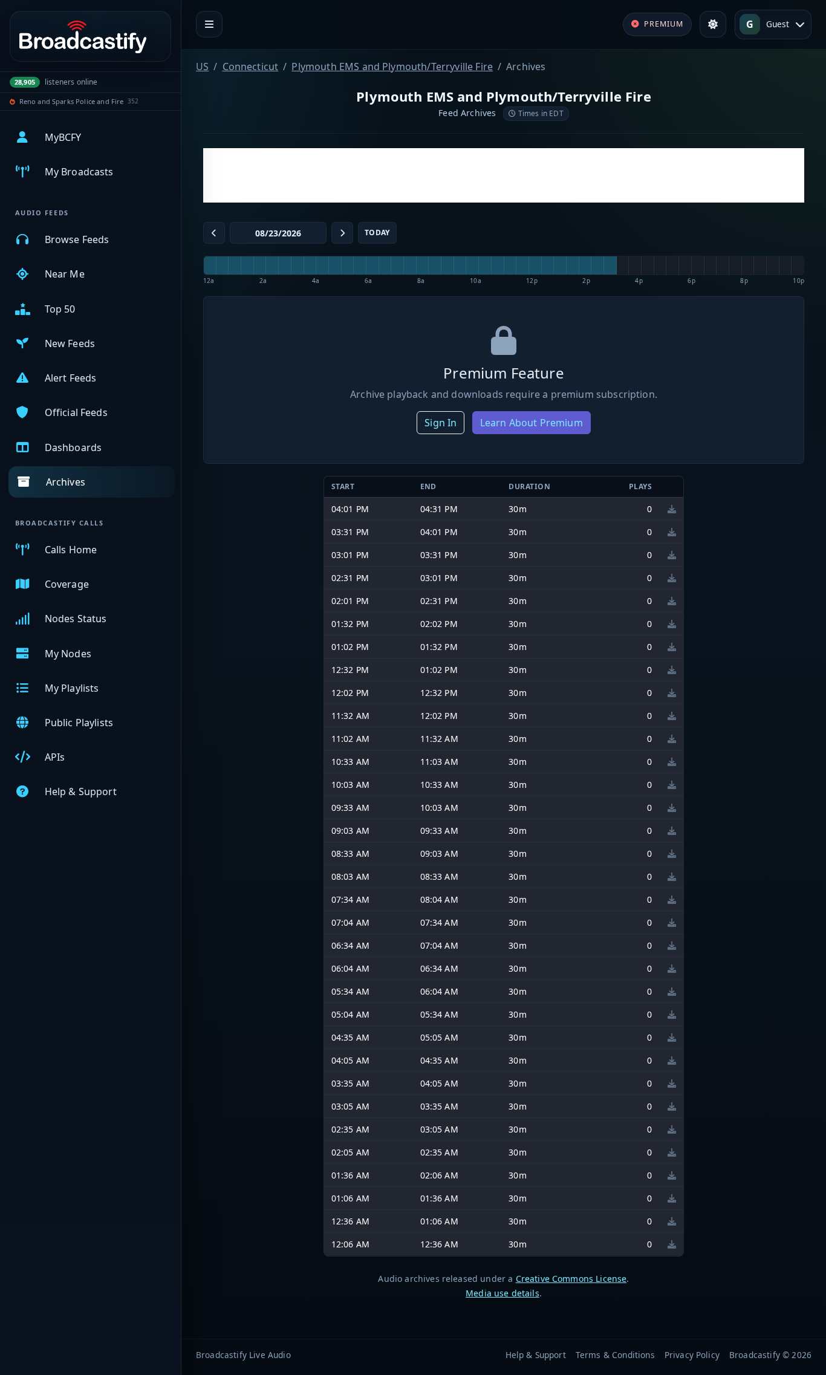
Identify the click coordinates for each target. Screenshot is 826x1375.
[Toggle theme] (713, 24)
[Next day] (342, 233)
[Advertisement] (503, 175)
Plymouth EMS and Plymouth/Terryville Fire (392, 66)
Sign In (440, 422)
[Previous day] (214, 233)
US (202, 66)
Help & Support (536, 1354)
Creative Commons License (571, 1278)
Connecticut (251, 66)
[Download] (672, 509)
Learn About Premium (531, 422)
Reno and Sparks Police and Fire (71, 101)
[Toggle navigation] (209, 24)
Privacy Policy (692, 1354)
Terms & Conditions (615, 1354)
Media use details (502, 1293)
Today (377, 232)
